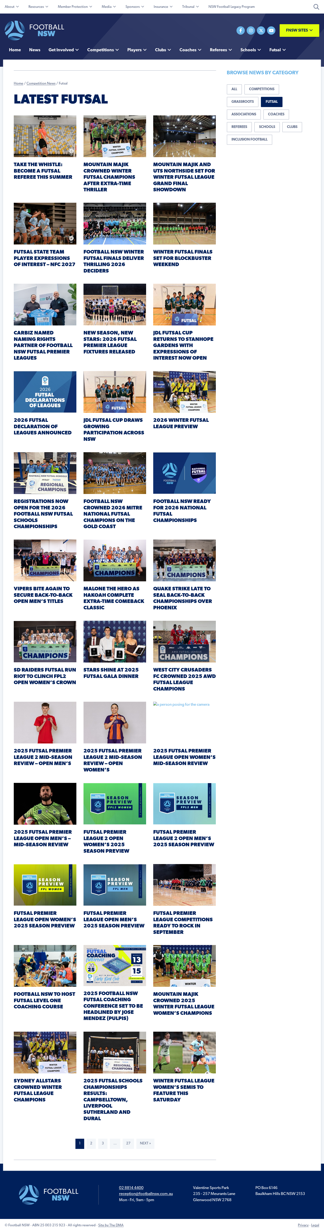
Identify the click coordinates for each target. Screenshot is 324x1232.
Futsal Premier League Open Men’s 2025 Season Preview (113, 920)
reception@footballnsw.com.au (146, 1194)
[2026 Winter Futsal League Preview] (184, 392)
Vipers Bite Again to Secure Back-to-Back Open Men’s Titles (43, 595)
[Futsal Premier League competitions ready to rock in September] (184, 885)
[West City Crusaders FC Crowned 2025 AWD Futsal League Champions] (184, 642)
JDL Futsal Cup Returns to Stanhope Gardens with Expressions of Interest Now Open (183, 345)
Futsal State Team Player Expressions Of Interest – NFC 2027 (44, 258)
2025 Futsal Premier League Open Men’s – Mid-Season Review (43, 839)
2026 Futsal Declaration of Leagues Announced (43, 427)
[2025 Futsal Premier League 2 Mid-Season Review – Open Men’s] (45, 722)
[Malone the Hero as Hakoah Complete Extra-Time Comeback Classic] (114, 560)
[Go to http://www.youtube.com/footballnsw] (271, 30)
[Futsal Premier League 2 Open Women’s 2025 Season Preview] (114, 804)
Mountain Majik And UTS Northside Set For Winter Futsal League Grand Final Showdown (184, 177)
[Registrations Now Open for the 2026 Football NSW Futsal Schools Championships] (45, 473)
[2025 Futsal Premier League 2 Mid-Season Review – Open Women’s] (114, 722)
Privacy (303, 1225)
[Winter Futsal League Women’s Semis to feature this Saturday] (184, 1052)
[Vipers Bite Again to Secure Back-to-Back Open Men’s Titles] (45, 560)
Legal (315, 1225)
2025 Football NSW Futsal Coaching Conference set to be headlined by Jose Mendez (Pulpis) (113, 1006)
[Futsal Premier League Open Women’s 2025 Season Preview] (45, 885)
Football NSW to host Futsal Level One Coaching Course (44, 1001)
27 (128, 1143)
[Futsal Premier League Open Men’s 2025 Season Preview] (114, 885)
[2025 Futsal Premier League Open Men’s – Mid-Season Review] (45, 804)
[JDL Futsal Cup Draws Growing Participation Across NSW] (114, 392)
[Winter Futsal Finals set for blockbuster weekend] (184, 223)
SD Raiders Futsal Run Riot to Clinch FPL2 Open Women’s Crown (45, 677)
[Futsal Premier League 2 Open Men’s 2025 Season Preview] (184, 804)
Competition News (41, 83)
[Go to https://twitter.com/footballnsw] (261, 30)
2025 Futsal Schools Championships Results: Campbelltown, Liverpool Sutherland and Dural (113, 1099)
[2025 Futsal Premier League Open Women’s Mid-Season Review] (184, 722)
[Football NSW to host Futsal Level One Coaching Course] (45, 966)
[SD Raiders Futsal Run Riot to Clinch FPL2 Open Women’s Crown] (45, 642)
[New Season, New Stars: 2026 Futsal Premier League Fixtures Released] (114, 304)
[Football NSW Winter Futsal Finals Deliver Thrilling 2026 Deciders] (114, 223)
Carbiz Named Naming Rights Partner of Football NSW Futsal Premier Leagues (43, 345)
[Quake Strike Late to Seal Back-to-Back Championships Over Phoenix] (184, 560)
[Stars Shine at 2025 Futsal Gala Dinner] (114, 642)
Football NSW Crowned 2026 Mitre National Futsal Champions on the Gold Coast (112, 514)
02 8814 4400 (131, 1188)
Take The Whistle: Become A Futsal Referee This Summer (43, 171)
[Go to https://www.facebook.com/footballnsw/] (240, 30)
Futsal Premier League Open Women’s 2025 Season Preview (45, 920)
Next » (145, 1143)
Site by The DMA (111, 1225)
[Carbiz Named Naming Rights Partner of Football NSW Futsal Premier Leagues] (45, 304)
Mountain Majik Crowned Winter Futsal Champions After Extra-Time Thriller (109, 177)
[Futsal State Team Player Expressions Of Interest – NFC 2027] (45, 223)
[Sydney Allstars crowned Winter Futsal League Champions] (45, 1052)
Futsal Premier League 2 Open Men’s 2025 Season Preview (183, 839)
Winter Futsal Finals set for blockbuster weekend (183, 258)
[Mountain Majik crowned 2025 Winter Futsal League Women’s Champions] (184, 966)
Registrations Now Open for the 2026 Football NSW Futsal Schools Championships (43, 514)
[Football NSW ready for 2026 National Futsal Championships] (184, 473)
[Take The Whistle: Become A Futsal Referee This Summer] (45, 136)
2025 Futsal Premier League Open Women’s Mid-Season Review (184, 757)
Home (18, 83)
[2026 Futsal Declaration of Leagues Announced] (45, 392)
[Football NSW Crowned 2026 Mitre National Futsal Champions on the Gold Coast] (114, 473)
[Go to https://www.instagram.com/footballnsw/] (251, 30)
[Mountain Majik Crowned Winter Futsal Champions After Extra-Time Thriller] (114, 136)
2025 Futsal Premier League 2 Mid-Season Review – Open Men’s (43, 757)
